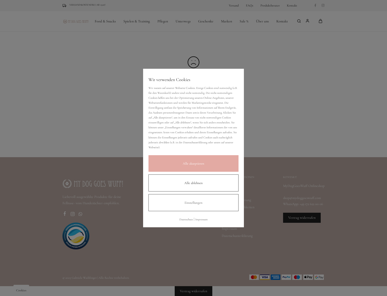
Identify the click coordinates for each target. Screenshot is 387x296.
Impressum (201, 219)
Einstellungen (193, 203)
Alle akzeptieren (193, 163)
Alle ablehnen (193, 183)
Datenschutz (186, 219)
